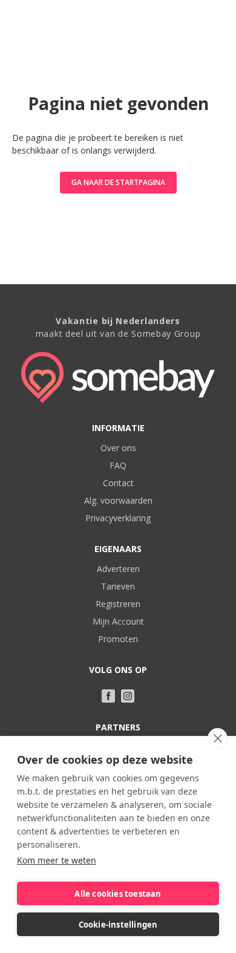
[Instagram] (127, 696)
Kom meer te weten (56, 860)
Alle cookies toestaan (117, 893)
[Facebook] (108, 696)
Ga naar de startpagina (118, 182)
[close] (218, 738)
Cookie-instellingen (118, 924)
